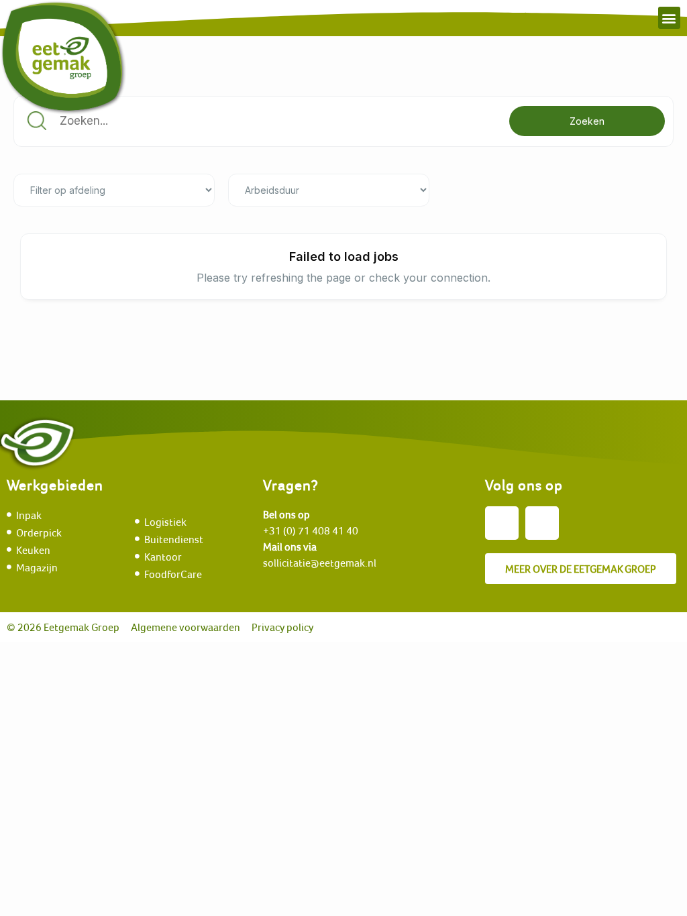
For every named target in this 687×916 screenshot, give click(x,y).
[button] (669, 18)
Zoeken (587, 121)
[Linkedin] (502, 523)
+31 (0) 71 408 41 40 (310, 530)
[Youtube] (542, 523)
